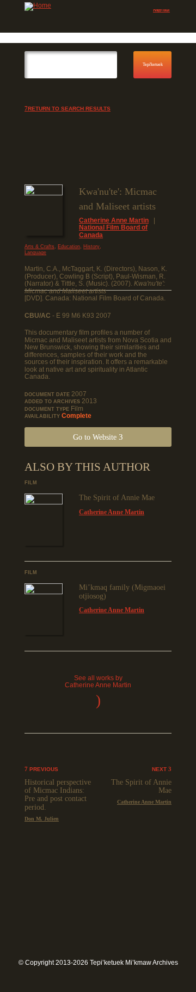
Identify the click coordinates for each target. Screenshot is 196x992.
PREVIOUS (43, 769)
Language (35, 252)
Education (69, 246)
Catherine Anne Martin (114, 220)
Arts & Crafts (39, 246)
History (91, 246)
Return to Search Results (69, 109)
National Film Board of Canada (113, 231)
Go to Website (96, 437)
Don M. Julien (41, 819)
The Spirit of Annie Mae (117, 498)
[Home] (71, 6)
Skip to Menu (162, 11)
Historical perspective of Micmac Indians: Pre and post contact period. (57, 794)
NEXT (160, 769)
